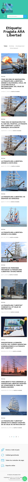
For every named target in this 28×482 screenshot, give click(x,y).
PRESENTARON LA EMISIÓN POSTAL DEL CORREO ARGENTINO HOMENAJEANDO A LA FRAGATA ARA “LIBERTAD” (13, 345)
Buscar (25, 16)
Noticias (11, 46)
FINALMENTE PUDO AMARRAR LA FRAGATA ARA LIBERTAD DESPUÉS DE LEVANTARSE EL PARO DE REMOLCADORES (13, 384)
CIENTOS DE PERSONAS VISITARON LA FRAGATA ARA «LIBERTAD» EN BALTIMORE (11, 269)
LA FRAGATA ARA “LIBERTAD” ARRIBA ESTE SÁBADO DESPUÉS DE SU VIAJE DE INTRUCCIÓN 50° (13, 422)
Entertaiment (14, 48)
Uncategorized (20, 46)
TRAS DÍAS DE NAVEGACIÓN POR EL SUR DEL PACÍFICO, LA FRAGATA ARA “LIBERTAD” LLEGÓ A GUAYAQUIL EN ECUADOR (14, 124)
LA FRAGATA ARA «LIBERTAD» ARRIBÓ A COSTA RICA (12, 162)
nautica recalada (15, 91)
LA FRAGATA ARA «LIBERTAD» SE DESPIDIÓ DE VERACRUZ (13, 197)
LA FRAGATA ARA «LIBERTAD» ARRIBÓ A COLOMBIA (12, 233)
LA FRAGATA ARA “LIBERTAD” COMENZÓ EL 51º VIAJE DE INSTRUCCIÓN (12, 307)
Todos (5, 46)
